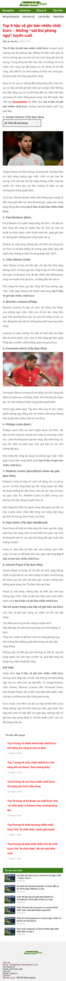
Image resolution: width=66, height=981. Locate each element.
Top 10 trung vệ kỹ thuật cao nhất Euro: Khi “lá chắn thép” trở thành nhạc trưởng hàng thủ (32, 806)
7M (24, 978)
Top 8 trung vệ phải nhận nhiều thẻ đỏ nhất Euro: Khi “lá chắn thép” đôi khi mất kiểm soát (32, 849)
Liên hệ (6, 971)
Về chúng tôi (9, 967)
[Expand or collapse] (37, 123)
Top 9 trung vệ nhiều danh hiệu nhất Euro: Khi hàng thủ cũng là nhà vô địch (31, 745)
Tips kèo (58, 10)
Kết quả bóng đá (11, 16)
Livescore (25, 10)
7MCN (19, 978)
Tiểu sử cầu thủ (10, 41)
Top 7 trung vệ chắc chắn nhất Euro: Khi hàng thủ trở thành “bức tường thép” (30, 765)
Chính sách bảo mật (12, 969)
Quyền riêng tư (10, 973)
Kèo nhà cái (28, 16)
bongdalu (31, 978)
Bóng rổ (41, 10)
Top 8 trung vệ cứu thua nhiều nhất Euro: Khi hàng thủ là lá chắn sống (31, 784)
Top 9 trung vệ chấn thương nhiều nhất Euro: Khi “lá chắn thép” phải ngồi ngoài (30, 827)
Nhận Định (59, 16)
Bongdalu (8, 10)
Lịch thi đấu (44, 16)
